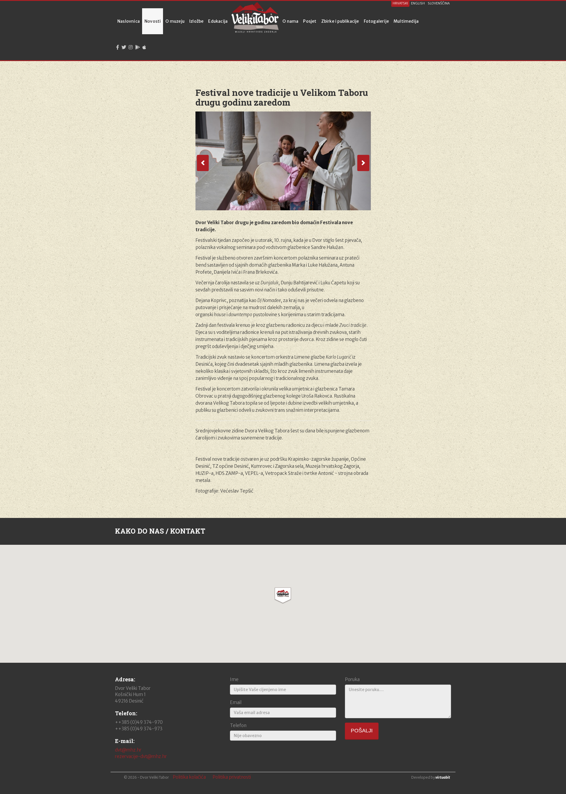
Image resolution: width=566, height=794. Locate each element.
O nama (290, 21)
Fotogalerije (376, 21)
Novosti (152, 21)
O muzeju (175, 21)
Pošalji (362, 731)
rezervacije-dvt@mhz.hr (141, 756)
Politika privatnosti (232, 777)
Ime (234, 679)
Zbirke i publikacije (340, 21)
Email (235, 702)
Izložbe (196, 21)
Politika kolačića (189, 777)
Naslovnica (128, 21)
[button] (282, 595)
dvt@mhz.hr (128, 750)
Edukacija (218, 21)
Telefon (238, 725)
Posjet (309, 21)
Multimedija (406, 21)
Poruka (352, 679)
